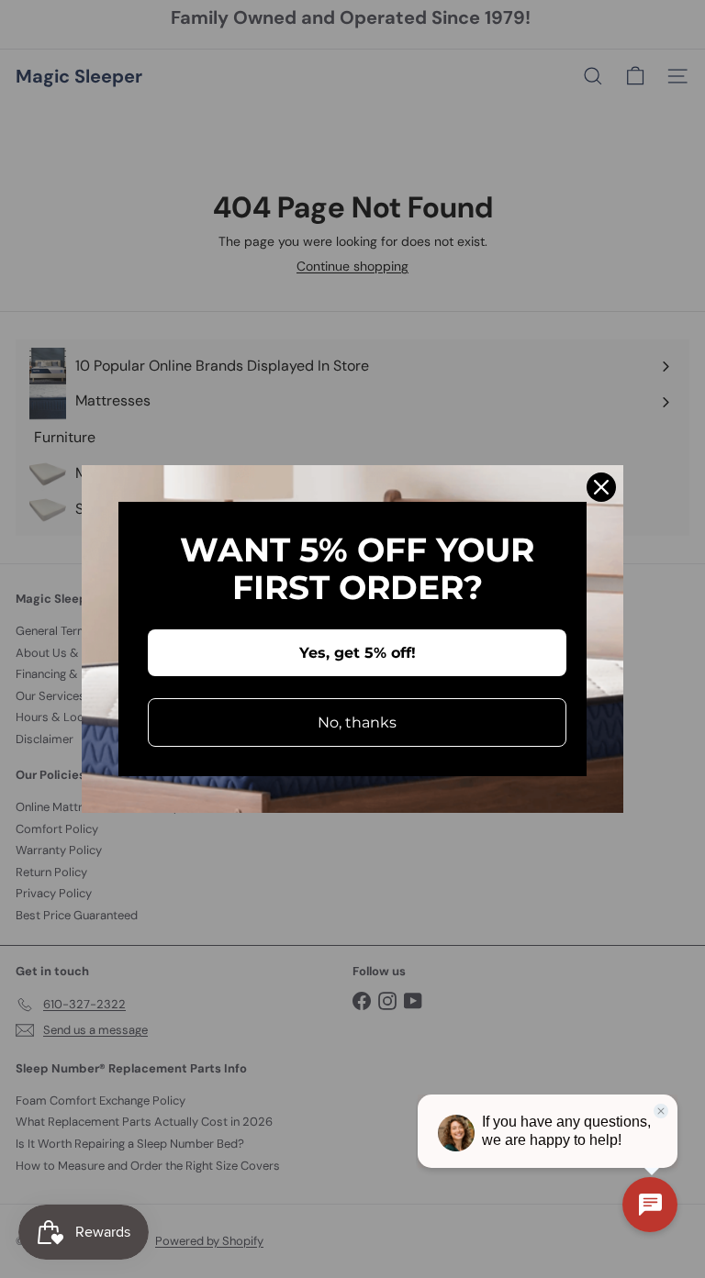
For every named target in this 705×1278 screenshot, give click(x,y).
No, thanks (357, 722)
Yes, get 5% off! (357, 652)
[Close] (601, 487)
